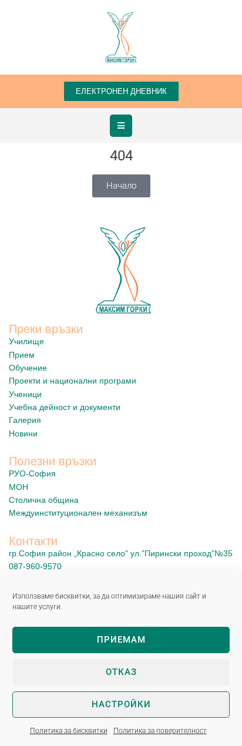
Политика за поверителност (160, 731)
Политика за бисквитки (68, 731)
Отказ (121, 672)
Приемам (121, 639)
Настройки (121, 704)
